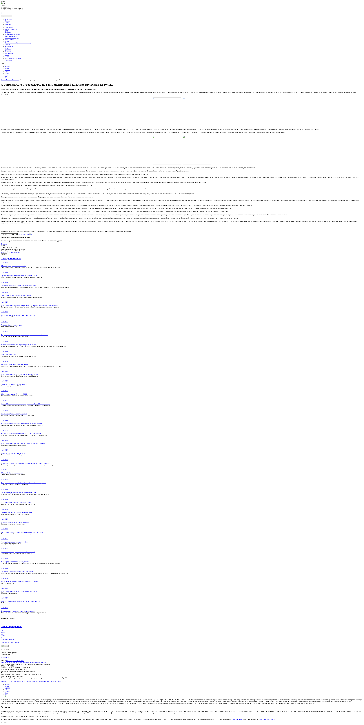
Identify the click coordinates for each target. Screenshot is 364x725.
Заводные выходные (11, 29)
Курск (6, 71)
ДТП (6, 31)
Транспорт (8, 50)
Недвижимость (9, 53)
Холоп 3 (3, 634)
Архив (7, 56)
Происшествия (9, 39)
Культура (7, 44)
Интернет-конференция (12, 34)
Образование (9, 46)
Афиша (7, 22)
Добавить (4, 244)
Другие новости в (23, 234)
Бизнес (7, 55)
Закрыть (4, 254)
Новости (7, 21)
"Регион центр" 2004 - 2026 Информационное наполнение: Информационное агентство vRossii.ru (23, 661)
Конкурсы (8, 24)
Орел (6, 75)
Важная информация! (11, 38)
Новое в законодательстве (13, 58)
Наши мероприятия (11, 36)
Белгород (8, 66)
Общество (8, 32)
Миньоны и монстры (7, 638)
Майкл (3, 631)
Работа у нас (9, 19)
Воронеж (7, 70)
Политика (8, 51)
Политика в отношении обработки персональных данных (19, 681)
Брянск (7, 68)
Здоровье (7, 41)
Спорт (7, 48)
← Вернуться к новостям (9, 234)
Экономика (8, 60)
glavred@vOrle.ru (236, 719)
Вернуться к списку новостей (10, 252)
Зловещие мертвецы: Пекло (10, 641)
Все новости (9, 27)
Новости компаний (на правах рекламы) (18, 43)
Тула (6, 76)
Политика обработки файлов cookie (50, 681)
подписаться (5, 657)
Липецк (7, 73)
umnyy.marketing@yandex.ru (268, 719)
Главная (3, 80)
